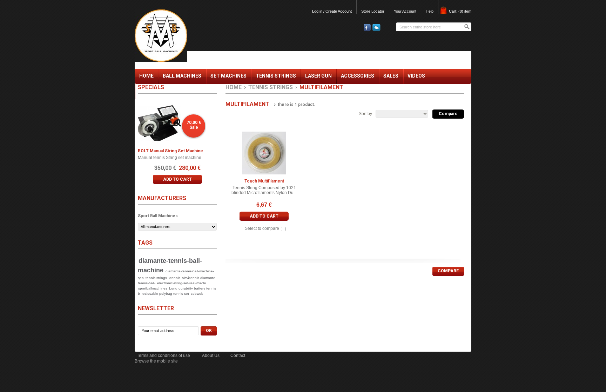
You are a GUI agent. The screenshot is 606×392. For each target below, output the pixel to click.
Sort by (365, 113)
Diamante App (157, 91)
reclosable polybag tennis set (165, 293)
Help (429, 11)
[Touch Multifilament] (264, 153)
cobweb (197, 293)
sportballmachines (152, 288)
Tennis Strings (276, 77)
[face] (366, 29)
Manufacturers (162, 198)
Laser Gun (318, 76)
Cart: (460, 11)
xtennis (174, 278)
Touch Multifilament (264, 181)
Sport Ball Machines (158, 215)
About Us (211, 355)
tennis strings (156, 278)
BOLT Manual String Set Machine (170, 150)
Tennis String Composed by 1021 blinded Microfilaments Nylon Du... (264, 190)
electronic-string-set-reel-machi (181, 283)
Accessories (357, 77)
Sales (390, 76)
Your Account (405, 11)
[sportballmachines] (181, 33)
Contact (237, 355)
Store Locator (372, 11)
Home (146, 77)
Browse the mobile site (156, 361)
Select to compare (262, 229)
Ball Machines (182, 77)
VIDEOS (416, 76)
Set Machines (228, 77)
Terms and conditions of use (163, 355)
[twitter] (376, 29)
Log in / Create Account (332, 11)
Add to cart (264, 216)
